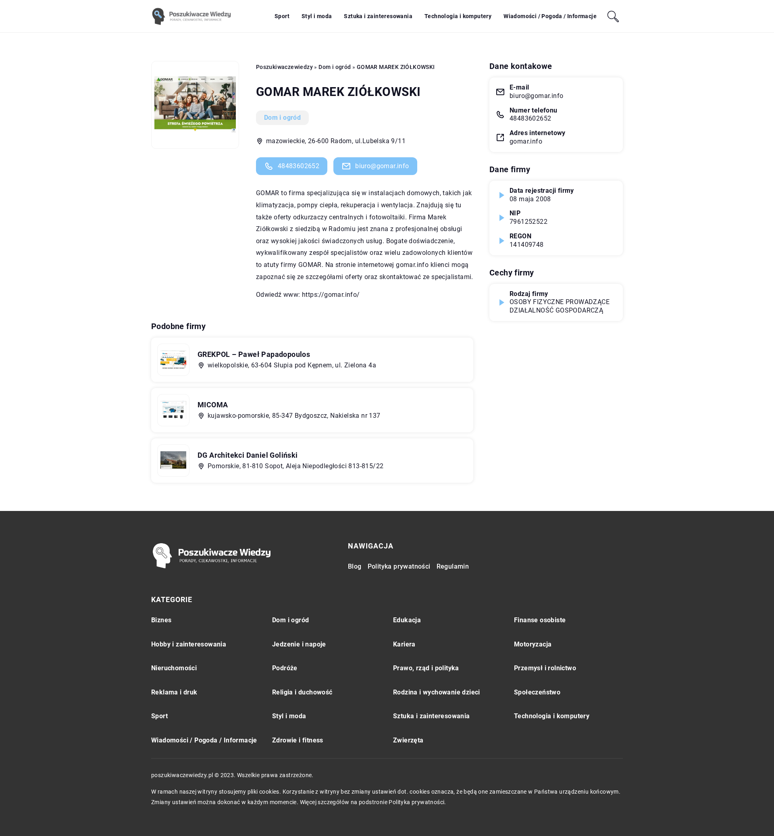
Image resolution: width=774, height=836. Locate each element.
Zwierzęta (408, 740)
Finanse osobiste (540, 620)
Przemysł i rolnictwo (545, 668)
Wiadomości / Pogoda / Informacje (550, 16)
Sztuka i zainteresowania (378, 16)
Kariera (404, 644)
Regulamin (453, 566)
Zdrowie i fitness (297, 740)
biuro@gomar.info (382, 166)
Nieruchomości (174, 668)
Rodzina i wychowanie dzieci (436, 692)
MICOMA (213, 404)
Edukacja (407, 620)
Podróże (285, 668)
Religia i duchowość (302, 692)
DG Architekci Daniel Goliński (248, 455)
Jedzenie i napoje (299, 644)
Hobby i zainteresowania (188, 644)
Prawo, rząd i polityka (426, 668)
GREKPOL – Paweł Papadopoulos (254, 354)
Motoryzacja (532, 644)
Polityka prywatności (399, 566)
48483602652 (298, 166)
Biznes (161, 620)
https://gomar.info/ (331, 294)
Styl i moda (317, 16)
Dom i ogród (282, 117)
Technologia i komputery (457, 16)
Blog (355, 566)
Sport (282, 16)
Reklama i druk (174, 692)
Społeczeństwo (537, 692)
